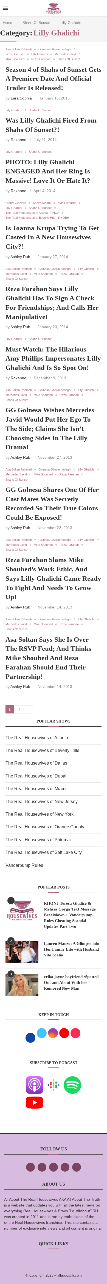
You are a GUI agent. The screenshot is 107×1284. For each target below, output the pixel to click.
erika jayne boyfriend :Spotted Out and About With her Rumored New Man (71, 982)
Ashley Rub (20, 256)
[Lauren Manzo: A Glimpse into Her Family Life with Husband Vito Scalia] (21, 952)
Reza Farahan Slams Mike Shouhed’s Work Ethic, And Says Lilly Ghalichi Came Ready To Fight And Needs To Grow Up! (53, 578)
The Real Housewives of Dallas (36, 763)
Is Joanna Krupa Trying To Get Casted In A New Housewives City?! (52, 237)
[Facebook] (30, 1167)
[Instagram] (53, 1167)
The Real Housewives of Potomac (38, 839)
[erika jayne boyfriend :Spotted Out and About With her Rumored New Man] (21, 985)
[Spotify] (72, 1080)
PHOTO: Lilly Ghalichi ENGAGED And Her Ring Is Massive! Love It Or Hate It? (48, 171)
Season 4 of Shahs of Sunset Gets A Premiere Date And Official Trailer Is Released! (53, 79)
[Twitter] (42, 1167)
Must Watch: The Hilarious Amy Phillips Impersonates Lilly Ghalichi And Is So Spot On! (53, 358)
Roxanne (18, 139)
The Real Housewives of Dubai (35, 776)
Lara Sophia (21, 98)
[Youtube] (34, 1097)
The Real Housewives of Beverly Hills (42, 750)
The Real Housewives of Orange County (44, 826)
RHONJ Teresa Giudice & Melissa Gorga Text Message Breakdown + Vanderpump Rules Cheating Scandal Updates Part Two (70, 915)
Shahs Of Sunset (36, 23)
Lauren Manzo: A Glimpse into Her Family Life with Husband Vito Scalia (71, 949)
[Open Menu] (5, 8)
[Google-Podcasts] (53, 1080)
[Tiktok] (65, 1167)
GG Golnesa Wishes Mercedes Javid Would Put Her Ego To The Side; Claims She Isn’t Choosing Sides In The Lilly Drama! (49, 428)
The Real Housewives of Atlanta (36, 737)
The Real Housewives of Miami (35, 788)
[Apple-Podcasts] (34, 1080)
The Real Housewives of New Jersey (41, 801)
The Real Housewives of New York (39, 814)
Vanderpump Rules (24, 865)
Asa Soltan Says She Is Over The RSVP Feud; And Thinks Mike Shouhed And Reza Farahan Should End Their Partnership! (48, 658)
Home (7, 23)
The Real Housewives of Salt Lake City (43, 852)
